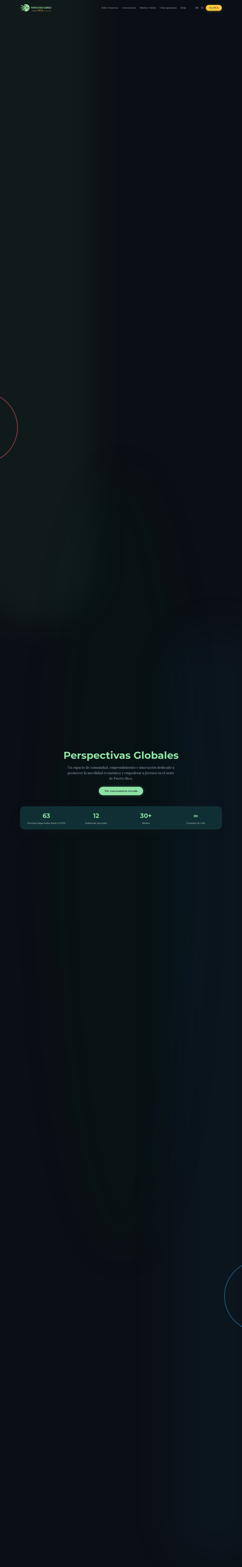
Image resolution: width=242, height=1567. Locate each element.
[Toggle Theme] (202, 7)
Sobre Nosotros (110, 7)
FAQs (183, 7)
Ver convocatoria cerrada (121, 791)
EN (197, 7)
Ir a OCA (213, 7)
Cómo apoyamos (168, 7)
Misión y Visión (148, 7)
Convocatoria (129, 7)
